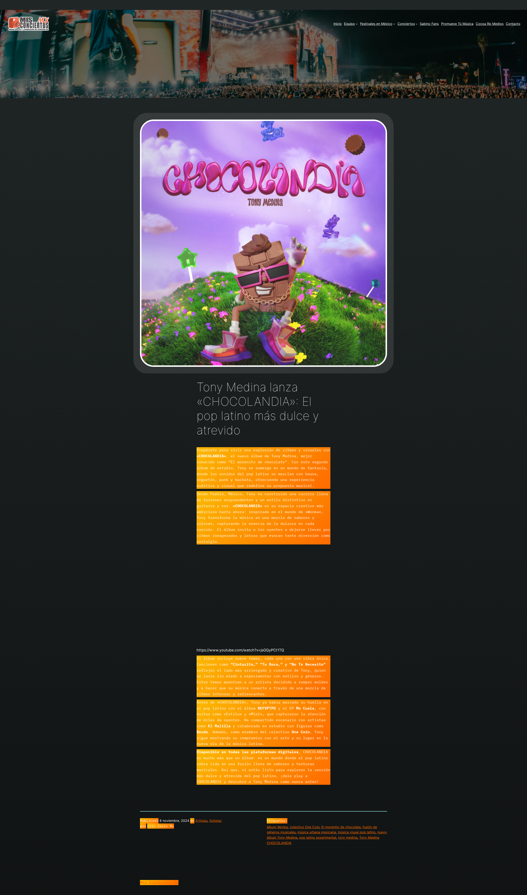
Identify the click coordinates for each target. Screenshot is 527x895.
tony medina (347, 837)
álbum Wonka (277, 827)
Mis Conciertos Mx (159, 882)
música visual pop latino (356, 832)
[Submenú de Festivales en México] (394, 24)
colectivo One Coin (304, 827)
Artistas (201, 821)
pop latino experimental (317, 837)
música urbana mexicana (316, 832)
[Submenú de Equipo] (357, 24)
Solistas (215, 821)
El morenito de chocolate (341, 827)
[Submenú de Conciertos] (417, 24)
